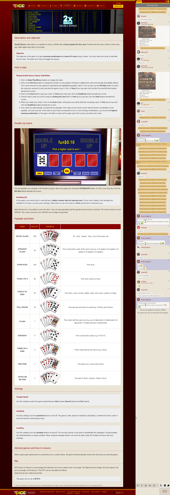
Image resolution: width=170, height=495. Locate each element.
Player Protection (74, 491)
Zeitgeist (70, 493)
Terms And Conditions (47, 491)
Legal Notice (95, 491)
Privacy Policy (61, 491)
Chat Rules (85, 491)
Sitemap (104, 491)
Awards (77, 493)
